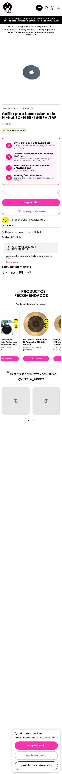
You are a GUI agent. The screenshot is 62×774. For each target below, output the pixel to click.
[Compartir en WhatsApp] (13, 273)
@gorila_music (31, 379)
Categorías (22, 27)
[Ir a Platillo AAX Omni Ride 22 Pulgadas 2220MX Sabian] (30, 324)
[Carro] (58, 7)
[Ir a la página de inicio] (7, 8)
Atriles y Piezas (26, 30)
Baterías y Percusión (41, 27)
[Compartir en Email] (21, 273)
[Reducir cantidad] (4, 193)
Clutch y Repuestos (46, 30)
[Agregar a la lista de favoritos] (10, 321)
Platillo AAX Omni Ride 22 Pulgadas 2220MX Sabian (29, 342)
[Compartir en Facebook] (5, 273)
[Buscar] (46, 8)
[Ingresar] (52, 8)
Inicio (10, 27)
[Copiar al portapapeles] (29, 273)
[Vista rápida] (10, 326)
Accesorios (9, 30)
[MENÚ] (39, 8)
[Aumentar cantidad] (57, 193)
